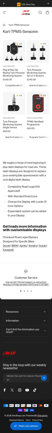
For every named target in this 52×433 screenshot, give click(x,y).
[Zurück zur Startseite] (4, 25)
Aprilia (23, 245)
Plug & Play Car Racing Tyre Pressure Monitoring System (14, 73)
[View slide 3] (27, 291)
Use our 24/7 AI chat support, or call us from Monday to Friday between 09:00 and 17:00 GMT (26, 283)
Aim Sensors (9, 66)
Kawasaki (8, 249)
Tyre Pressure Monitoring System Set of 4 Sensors (36, 73)
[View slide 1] (21, 291)
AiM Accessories (35, 118)
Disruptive (43, 415)
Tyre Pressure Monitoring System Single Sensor (12, 124)
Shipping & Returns (16, 420)
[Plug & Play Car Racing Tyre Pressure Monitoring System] (14, 51)
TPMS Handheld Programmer (35, 123)
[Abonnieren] (44, 378)
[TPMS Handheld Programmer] (38, 103)
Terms (28, 420)
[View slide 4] (31, 291)
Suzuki (43, 245)
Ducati (6, 245)
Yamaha (32, 245)
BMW (15, 245)
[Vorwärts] (48, 3)
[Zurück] (4, 3)
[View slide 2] (24, 291)
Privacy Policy (37, 420)
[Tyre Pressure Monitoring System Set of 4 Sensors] (38, 51)
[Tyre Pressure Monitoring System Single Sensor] (14, 103)
